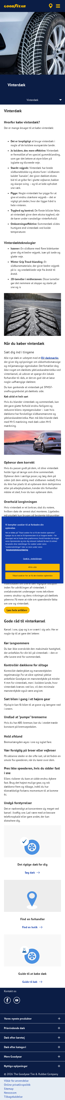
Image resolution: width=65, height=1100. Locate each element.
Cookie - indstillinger (32, 558)
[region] (33, 550)
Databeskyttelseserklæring (17, 550)
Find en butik (30, 927)
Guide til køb (29, 981)
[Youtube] (17, 1000)
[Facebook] (7, 1000)
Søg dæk (30, 872)
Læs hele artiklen (17, 610)
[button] (58, 6)
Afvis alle (32, 567)
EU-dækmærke (49, 358)
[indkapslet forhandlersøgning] (51, 6)
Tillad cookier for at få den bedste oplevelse (32, 575)
